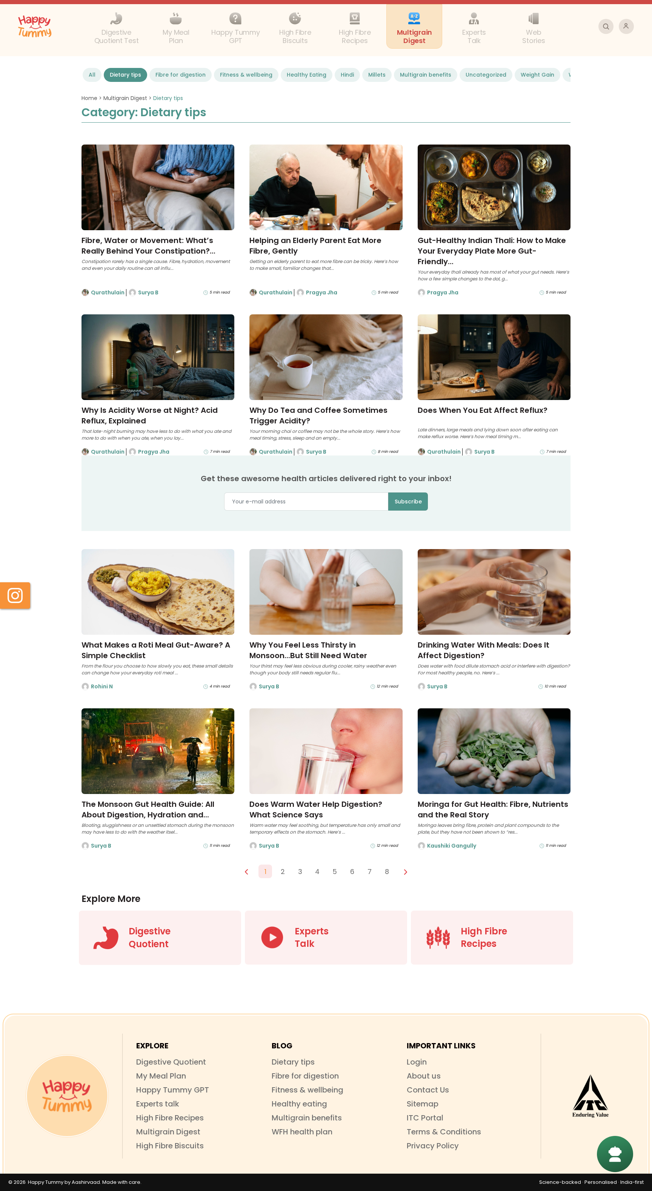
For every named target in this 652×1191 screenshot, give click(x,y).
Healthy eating (299, 1104)
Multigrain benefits (425, 74)
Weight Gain (537, 74)
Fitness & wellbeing (246, 74)
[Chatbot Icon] (615, 1154)
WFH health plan (302, 1131)
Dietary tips (125, 74)
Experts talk (157, 1104)
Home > (92, 98)
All (92, 74)
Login (417, 1062)
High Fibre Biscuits (170, 1145)
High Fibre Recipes (170, 1118)
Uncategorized (486, 74)
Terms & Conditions (444, 1131)
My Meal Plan (161, 1076)
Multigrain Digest (168, 1131)
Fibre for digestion (180, 74)
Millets (377, 74)
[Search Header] (606, 26)
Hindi (347, 74)
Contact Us (428, 1090)
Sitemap (422, 1104)
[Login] (626, 26)
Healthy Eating (306, 74)
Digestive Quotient (171, 1062)
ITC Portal (425, 1118)
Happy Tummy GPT (172, 1090)
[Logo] (67, 1096)
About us (424, 1076)
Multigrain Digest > (128, 98)
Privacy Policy (433, 1145)
